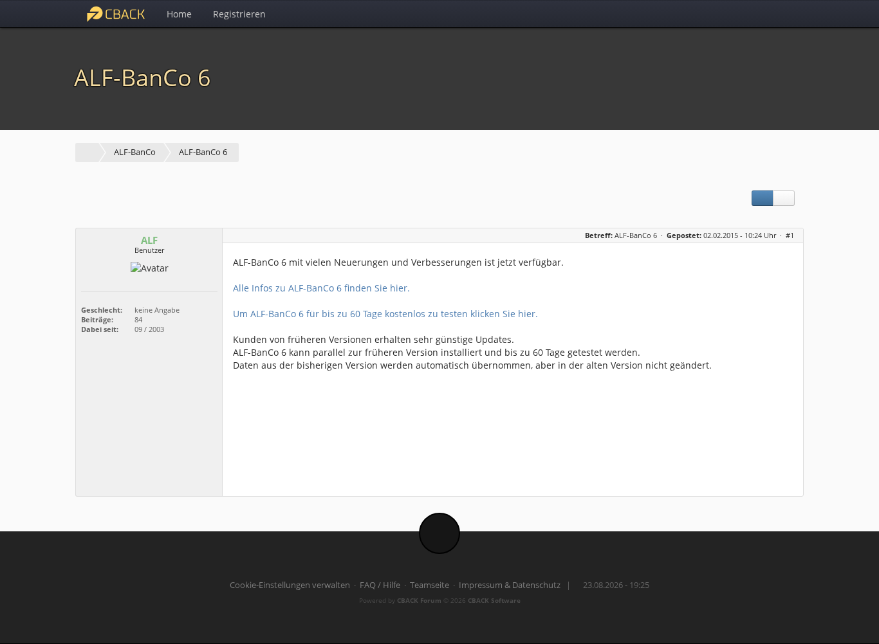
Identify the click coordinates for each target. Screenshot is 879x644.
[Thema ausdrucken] (762, 198)
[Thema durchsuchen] (784, 198)
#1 (790, 235)
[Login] (789, 13)
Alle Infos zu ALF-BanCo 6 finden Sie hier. (321, 288)
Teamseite (429, 585)
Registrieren (239, 14)
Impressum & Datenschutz (509, 585)
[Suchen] (761, 13)
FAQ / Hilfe (380, 585)
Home (179, 14)
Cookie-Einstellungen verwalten (290, 585)
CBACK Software (494, 600)
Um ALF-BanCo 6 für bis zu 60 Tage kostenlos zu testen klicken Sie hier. (385, 314)
